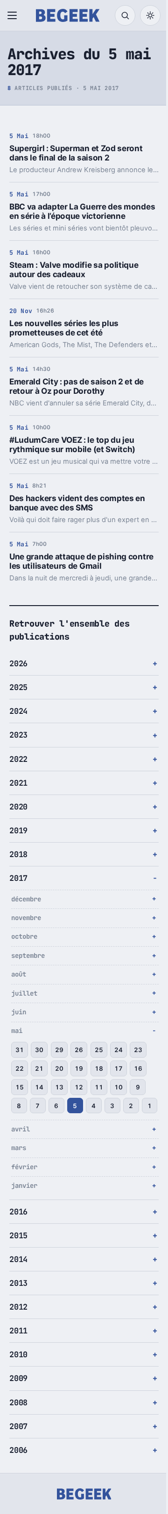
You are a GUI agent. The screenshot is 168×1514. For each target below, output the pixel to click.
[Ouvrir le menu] (14, 15)
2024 (18, 721)
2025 (18, 697)
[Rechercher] (125, 15)
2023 (18, 745)
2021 (18, 792)
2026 (18, 673)
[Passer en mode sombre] (150, 15)
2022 (18, 768)
